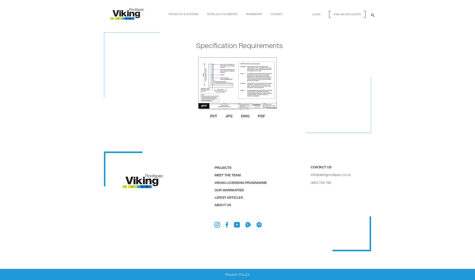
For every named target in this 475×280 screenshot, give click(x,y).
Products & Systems (184, 14)
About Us (222, 205)
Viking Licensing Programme (240, 183)
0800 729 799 (321, 183)
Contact (277, 14)
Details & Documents (222, 14)
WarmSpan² (254, 14)
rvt (213, 116)
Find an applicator (347, 14)
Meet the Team (227, 175)
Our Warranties (229, 190)
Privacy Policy (237, 275)
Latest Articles (228, 197)
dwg (245, 116)
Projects (223, 168)
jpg (228, 116)
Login (316, 14)
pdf (261, 116)
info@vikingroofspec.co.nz (331, 175)
